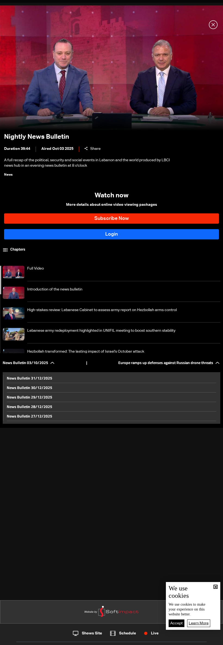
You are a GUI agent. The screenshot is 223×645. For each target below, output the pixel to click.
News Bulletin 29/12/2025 (29, 397)
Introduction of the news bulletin (54, 289)
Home (25, 639)
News (74, 639)
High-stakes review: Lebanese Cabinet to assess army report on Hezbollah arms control (102, 310)
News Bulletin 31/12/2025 (29, 378)
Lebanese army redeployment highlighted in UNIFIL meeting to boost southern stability (101, 331)
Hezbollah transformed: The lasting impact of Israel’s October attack (85, 351)
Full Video (35, 268)
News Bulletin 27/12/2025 (29, 416)
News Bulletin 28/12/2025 (29, 406)
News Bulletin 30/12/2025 (29, 387)
